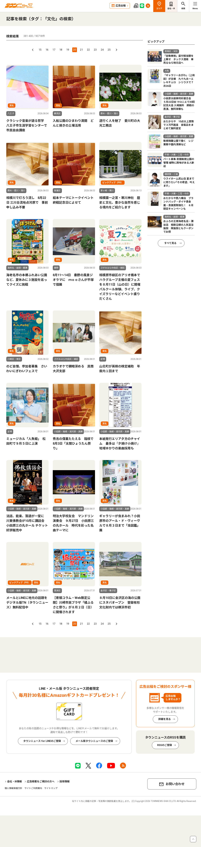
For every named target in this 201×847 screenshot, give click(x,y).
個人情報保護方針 (13, 788)
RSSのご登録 (164, 745)
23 (95, 49)
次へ (116, 49)
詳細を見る (164, 719)
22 (88, 49)
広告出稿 (121, 5)
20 (74, 49)
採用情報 (65, 781)
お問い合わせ (175, 784)
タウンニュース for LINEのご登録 (42, 741)
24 (102, 49)
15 (40, 49)
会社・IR (171, 8)
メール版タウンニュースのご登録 (94, 741)
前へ (33, 49)
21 (81, 49)
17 (53, 49)
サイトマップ (50, 788)
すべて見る (170, 243)
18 (60, 49)
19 (67, 49)
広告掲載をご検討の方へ (40, 781)
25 (109, 49)
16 (47, 49)
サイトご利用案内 (33, 788)
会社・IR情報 (14, 781)
